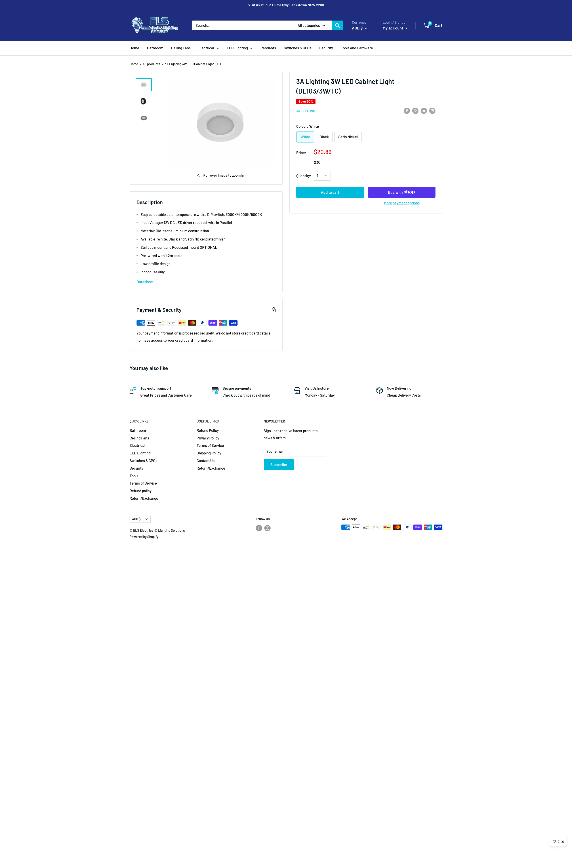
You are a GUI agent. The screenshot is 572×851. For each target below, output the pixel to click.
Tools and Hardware (357, 48)
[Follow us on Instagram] (267, 528)
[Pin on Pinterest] (415, 110)
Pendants (268, 48)
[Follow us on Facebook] (259, 528)
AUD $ (136, 519)
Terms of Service (143, 483)
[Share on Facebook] (407, 110)
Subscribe (278, 464)
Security (326, 48)
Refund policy (140, 490)
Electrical (206, 48)
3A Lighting (305, 111)
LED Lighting (237, 48)
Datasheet (145, 281)
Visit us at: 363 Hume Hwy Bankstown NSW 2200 (286, 5)
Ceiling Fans (181, 48)
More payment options (402, 202)
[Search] (337, 25)
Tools (134, 475)
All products (151, 64)
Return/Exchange (144, 498)
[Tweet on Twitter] (424, 110)
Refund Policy (208, 430)
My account (393, 27)
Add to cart (330, 192)
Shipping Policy (209, 453)
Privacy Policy (208, 438)
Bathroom (155, 48)
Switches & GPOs (297, 48)
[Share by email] (432, 110)
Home (134, 48)
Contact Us (205, 460)
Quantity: (303, 175)
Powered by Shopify (144, 537)
